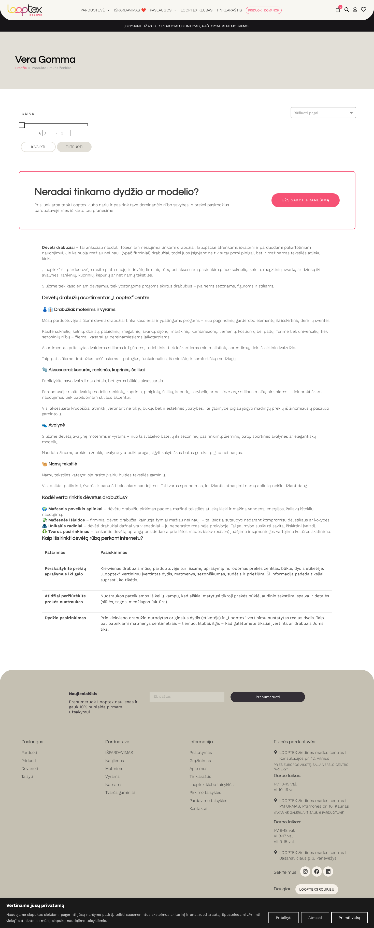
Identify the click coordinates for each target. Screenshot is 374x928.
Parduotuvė (93, 10)
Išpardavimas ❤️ (130, 10)
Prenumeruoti (268, 697)
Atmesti (315, 918)
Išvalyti (38, 147)
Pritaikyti (284, 918)
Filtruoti (74, 147)
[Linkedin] (328, 871)
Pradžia (21, 68)
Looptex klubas (196, 10)
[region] (187, 913)
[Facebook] (317, 871)
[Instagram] (305, 871)
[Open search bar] (346, 9)
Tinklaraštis (229, 10)
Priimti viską (349, 918)
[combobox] (323, 112)
